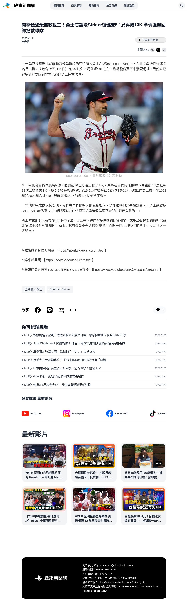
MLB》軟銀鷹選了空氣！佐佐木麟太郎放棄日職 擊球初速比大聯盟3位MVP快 (75, 335)
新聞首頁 (59, 5)
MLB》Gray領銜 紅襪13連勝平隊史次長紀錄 (54, 376)
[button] (152, 50)
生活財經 (111, 5)
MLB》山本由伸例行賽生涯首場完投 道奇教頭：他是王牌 (62, 368)
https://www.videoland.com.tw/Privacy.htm (122, 582)
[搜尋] (182, 5)
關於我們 (129, 5)
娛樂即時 (76, 5)
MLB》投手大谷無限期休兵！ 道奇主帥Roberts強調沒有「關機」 (66, 360)
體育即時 (94, 5)
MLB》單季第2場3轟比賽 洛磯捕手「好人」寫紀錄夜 (59, 351)
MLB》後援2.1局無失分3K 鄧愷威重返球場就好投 (57, 384)
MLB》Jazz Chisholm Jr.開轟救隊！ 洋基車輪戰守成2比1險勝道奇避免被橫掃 (74, 343)
